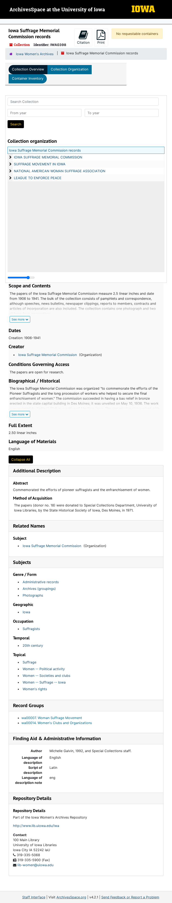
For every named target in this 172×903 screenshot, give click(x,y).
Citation (83, 42)
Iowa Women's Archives (34, 54)
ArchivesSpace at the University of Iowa (57, 10)
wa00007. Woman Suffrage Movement (51, 718)
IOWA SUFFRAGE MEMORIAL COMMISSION (48, 157)
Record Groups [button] (28, 705)
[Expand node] (167, 21)
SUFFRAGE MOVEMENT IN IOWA (39, 164)
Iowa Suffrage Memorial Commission (47, 355)
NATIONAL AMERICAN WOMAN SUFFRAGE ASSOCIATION (59, 171)
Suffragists (31, 629)
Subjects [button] (22, 562)
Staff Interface (33, 897)
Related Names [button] (29, 526)
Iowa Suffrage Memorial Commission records (45, 150)
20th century (33, 645)
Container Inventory (27, 78)
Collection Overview (28, 69)
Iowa (26, 612)
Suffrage (29, 662)
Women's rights (35, 689)
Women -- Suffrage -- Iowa (44, 682)
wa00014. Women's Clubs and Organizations (56, 723)
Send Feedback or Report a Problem (130, 897)
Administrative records (41, 582)
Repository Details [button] (32, 798)
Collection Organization (69, 69)
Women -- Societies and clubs (46, 675)
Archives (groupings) (39, 589)
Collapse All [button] (20, 459)
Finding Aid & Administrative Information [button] (57, 738)
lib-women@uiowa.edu (35, 865)
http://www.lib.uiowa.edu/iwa (36, 826)
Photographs (33, 595)
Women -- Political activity (44, 669)
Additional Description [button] (37, 470)
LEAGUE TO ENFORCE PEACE (37, 178)
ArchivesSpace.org (71, 897)
